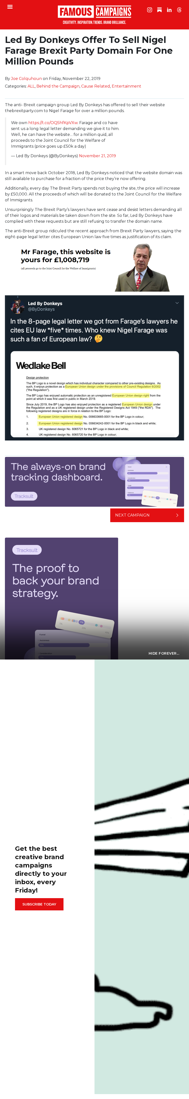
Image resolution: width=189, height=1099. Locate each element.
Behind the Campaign (57, 86)
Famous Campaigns (94, 14)
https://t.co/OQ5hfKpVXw (53, 122)
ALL (31, 86)
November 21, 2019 (97, 156)
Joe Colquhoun (26, 78)
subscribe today (39, 904)
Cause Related (95, 86)
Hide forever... (164, 653)
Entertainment (126, 86)
